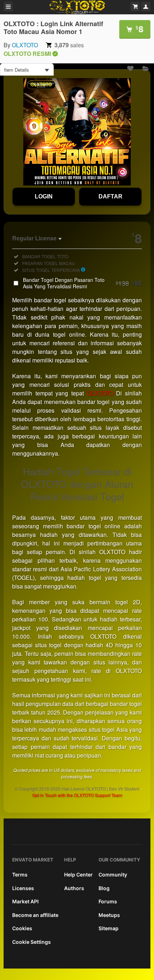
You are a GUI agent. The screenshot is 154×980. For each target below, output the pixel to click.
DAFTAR (110, 196)
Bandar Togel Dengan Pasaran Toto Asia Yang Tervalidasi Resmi (82, 283)
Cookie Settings (31, 942)
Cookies (22, 928)
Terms (20, 874)
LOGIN (44, 196)
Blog (104, 888)
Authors (74, 888)
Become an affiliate (35, 915)
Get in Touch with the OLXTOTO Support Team (77, 795)
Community (112, 874)
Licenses (23, 888)
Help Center (78, 874)
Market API (25, 901)
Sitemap (108, 928)
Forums (107, 901)
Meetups (109, 915)
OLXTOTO (25, 45)
